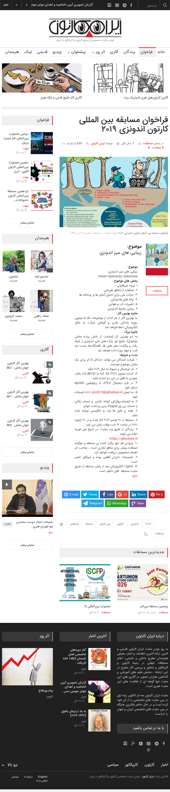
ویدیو (56, 52)
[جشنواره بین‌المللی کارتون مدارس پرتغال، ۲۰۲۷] (85, 582)
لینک (28, 52)
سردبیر (15, 777)
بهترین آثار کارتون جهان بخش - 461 (17, 394)
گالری (114, 52)
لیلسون (13, 276)
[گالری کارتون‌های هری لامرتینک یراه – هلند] (128, 78)
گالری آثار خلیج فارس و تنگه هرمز (61, 97)
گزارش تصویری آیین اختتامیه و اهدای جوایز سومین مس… (73, 687)
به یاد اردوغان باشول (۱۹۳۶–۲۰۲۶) (72, 5)
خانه (161, 52)
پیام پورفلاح (46, 691)
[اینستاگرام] (109, 5)
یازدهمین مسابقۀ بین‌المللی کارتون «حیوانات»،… (18, 196)
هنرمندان (12, 52)
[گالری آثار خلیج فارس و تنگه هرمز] (42, 78)
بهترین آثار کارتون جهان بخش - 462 (17, 365)
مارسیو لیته (41, 276)
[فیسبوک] (131, 5)
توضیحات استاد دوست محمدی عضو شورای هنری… (35, 524)
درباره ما (28, 777)
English (42, 777)
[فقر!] (27, 666)
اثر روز (100, 52)
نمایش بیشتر (27, 223)
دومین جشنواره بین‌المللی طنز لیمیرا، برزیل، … (16, 138)
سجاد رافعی (41, 316)
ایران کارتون (98, 143)
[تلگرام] (126, 6)
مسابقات (148, 143)
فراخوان (147, 52)
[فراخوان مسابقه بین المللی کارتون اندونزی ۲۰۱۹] (114, 192)
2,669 (7, 524)
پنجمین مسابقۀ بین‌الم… (153, 606)
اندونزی (134, 524)
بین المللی (105, 524)
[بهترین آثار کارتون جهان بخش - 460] (42, 430)
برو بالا (13, 765)
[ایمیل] (117, 5)
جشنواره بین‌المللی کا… (96, 606)
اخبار (83, 669)
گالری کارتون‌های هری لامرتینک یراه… (145, 97)
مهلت (26, 148)
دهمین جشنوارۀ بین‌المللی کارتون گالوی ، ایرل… (18, 167)
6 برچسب (158, 147)
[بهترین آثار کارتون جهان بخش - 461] (42, 401)
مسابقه (89, 524)
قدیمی (42, 52)
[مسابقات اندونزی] (157, 275)
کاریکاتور (131, 765)
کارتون (120, 524)
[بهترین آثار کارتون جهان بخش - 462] (42, 372)
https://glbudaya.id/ (123, 438)
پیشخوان (78, 52)
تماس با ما (42, 781)
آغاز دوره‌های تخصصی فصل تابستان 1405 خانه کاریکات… (74, 656)
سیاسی (112, 765)
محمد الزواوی (13, 316)
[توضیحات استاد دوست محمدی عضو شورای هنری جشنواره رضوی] (28, 498)
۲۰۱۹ (148, 524)
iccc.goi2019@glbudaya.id (104, 392)
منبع (134, 475)
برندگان (129, 52)
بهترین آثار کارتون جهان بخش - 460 (17, 423)
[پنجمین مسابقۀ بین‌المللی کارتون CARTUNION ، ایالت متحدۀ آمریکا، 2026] (142, 582)
